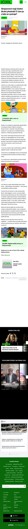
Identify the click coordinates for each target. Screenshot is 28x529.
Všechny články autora (17, 264)
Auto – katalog (19, 470)
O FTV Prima (5, 492)
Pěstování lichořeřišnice (17, 477)
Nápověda (16, 505)
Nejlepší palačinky (9, 481)
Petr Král (10, 18)
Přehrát (5, 382)
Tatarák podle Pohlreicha (18, 475)
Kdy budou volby (18, 468)
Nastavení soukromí (18, 510)
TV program (15, 466)
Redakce (16, 507)
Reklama (5, 497)
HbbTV (4, 499)
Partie (7, 468)
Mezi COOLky (5, 384)
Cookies (5, 505)
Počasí (11, 468)
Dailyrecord (7, 255)
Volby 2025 (19, 472)
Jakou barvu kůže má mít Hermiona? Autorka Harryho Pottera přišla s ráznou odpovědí (10, 349)
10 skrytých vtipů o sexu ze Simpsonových (10, 119)
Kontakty (16, 499)
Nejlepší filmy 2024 (17, 464)
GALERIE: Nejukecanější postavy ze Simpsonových (12, 244)
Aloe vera (7, 477)
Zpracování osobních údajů (18, 502)
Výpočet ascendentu (9, 479)
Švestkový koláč (19, 481)
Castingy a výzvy (17, 497)
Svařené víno (7, 475)
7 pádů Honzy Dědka (11, 472)
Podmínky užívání (6, 501)
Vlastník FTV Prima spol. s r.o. (7, 508)
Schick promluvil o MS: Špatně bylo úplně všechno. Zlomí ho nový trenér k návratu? (13, 447)
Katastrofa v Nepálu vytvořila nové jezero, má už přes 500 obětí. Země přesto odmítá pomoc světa (14, 433)
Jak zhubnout (9, 464)
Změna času (22, 466)
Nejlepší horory (7, 466)
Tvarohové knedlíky (19, 479)
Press (15, 494)
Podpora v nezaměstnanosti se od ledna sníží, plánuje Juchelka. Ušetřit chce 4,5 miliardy (12, 440)
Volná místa (5, 494)
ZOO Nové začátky (9, 470)
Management (16, 492)
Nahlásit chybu (6, 510)
